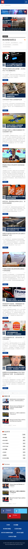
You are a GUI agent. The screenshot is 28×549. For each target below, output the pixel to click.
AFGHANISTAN (15, 44)
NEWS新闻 (5, 437)
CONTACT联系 (12, 536)
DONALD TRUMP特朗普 (14, 476)
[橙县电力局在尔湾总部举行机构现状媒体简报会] (14, 155)
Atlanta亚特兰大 (6, 185)
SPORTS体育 (20, 532)
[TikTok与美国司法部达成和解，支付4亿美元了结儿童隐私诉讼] (14, 59)
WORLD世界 (5, 440)
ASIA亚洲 (4, 83)
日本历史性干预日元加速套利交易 (12, 99)
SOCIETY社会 (5, 446)
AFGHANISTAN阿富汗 (6, 46)
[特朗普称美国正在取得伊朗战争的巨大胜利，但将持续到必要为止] (6, 401)
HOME (8, 525)
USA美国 (4, 434)
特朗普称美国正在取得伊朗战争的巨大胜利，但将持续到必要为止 (14, 479)
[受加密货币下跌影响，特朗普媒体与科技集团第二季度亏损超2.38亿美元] (14, 294)
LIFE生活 (4, 452)
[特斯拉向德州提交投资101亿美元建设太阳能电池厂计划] (14, 224)
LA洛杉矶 (4, 455)
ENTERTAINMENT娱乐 (7, 532)
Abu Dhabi (8, 42)
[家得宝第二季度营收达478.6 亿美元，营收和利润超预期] (14, 192)
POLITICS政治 (6, 443)
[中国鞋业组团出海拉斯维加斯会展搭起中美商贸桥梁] (14, 259)
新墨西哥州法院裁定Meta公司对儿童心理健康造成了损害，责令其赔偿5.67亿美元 (14, 374)
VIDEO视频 (5, 449)
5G (3, 42)
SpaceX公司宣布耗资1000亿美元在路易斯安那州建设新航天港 (14, 24)
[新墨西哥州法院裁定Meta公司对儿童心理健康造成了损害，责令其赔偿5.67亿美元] (14, 363)
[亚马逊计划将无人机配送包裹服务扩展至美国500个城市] (14, 120)
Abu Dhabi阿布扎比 (14, 42)
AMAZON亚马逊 (6, 113)
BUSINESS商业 (5, 52)
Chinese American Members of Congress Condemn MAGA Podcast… (17, 407)
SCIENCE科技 (18, 528)
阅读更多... (5, 80)
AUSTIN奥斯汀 (5, 217)
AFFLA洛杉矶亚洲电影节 (7, 44)
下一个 (16, 393)
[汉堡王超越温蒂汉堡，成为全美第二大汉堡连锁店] (14, 328)
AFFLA (21, 42)
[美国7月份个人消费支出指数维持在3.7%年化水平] (6, 414)
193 (12, 393)
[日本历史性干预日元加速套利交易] (14, 90)
